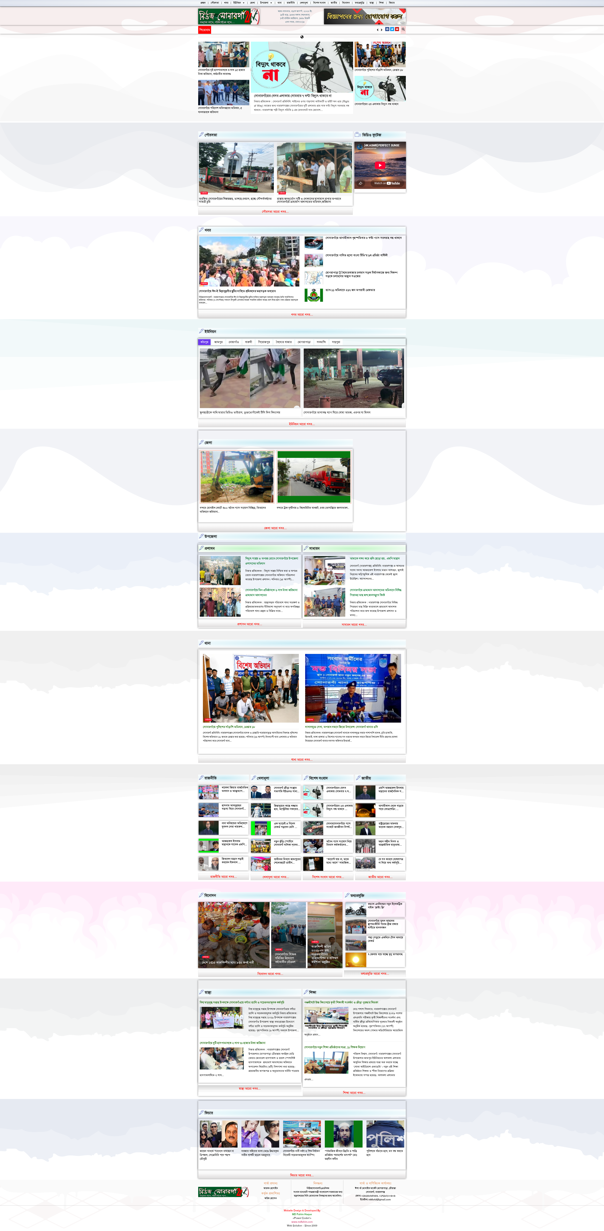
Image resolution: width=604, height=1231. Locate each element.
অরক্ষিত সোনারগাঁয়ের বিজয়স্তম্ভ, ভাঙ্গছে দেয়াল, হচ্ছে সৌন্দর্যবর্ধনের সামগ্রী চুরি (235, 200)
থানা (208, 639)
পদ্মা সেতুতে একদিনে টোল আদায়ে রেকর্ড (385, 935)
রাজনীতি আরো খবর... (223, 873)
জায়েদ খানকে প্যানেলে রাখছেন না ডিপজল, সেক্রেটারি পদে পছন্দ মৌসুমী (342, 1151)
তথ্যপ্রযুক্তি (357, 891)
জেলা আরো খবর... (275, 524)
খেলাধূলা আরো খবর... (276, 873)
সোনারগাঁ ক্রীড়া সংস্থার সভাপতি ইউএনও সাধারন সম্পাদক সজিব (287, 787)
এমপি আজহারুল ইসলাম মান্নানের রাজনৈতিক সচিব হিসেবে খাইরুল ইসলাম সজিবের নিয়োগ (392, 789)
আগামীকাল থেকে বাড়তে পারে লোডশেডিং (391, 803)
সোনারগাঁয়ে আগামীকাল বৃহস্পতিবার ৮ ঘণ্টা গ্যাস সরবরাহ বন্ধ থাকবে (364, 238)
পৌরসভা (211, 135)
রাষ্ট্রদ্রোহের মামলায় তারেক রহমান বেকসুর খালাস (390, 823)
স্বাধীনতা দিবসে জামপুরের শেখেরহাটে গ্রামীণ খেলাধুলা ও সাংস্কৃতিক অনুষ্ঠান (287, 860)
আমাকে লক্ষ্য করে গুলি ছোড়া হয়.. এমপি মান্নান (375, 554)
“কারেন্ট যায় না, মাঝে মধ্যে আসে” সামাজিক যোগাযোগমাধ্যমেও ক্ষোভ (339, 858)
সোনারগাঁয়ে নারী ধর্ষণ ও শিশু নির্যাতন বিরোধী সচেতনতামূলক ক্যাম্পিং (218, 1149)
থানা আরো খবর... (302, 756)
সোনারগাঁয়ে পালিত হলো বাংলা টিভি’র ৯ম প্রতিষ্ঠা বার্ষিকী (357, 255)
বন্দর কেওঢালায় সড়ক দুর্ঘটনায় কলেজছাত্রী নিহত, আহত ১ (229, 508)
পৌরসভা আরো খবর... (275, 211)
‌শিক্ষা (312, 988)
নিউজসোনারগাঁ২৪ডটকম (212, 963)
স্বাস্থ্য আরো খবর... (250, 1084)
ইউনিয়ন (210, 331)
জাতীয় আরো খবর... (380, 873)
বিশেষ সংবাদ (318, 774)
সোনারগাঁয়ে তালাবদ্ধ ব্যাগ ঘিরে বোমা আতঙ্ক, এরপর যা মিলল (337, 412)
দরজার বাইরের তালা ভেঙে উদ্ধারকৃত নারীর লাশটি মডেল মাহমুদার (385, 1149)
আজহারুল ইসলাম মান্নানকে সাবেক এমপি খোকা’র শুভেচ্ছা (233, 840)
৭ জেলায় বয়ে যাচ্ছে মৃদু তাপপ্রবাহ (385, 950)
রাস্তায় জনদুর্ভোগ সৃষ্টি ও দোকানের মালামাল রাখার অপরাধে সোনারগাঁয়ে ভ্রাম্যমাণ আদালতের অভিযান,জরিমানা (309, 200)
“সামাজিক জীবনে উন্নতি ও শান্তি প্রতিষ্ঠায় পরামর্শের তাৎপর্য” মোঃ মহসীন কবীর (257, 1151)
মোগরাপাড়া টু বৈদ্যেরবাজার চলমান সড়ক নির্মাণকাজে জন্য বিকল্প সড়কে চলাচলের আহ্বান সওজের (361, 274)
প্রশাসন (210, 544)
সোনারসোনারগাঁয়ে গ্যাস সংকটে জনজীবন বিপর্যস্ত (338, 821)
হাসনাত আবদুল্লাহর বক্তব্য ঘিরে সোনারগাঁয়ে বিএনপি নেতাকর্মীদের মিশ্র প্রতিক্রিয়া (235, 806)
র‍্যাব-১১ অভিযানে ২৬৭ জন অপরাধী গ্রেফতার (350, 290)
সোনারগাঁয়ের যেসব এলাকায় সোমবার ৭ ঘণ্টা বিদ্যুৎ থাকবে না (292, 96)
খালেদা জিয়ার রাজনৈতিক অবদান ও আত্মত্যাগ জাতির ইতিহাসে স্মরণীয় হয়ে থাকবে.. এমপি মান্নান (235, 789)
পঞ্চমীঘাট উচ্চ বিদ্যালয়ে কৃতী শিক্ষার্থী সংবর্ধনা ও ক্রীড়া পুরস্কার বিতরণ (341, 998)
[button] (381, 29)
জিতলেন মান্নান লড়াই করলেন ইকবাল (232, 856)
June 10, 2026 (318, 963)
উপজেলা (211, 532)
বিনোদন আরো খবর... (270, 970)
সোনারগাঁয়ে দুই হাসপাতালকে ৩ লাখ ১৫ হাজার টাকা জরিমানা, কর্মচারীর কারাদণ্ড (257, 30)
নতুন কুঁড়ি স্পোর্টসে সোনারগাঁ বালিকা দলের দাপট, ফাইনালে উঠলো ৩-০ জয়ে (286, 843)
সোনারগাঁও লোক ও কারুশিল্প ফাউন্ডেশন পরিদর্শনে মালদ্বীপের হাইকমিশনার (287, 952)
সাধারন (314, 544)
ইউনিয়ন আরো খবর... (302, 424)
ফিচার (209, 1109)
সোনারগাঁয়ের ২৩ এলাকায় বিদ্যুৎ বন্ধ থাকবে (376, 104)
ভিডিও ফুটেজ (371, 135)
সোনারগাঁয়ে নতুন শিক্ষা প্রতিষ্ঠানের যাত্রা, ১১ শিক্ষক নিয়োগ (334, 1043)
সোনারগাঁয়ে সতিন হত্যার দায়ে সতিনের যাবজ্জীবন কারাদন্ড (306, 508)
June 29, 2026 (232, 963)
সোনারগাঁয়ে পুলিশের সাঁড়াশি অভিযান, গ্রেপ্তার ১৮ (379, 70)
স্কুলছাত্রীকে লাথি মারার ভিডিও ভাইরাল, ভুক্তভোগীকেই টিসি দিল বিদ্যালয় (240, 412)
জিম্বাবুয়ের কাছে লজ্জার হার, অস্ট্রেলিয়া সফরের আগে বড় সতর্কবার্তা (286, 805)
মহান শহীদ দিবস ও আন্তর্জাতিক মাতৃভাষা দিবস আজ (389, 841)
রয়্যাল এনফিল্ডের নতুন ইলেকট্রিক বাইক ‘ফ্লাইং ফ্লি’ (385, 901)
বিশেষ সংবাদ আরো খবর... (328, 873)
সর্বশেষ (204, 193)
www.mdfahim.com (302, 1218)
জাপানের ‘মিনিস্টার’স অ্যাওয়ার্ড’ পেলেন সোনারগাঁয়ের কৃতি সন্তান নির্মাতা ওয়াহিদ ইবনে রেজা (323, 950)
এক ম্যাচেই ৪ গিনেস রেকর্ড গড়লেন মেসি (284, 821)
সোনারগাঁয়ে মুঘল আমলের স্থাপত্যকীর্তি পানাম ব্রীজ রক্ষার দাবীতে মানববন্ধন (383, 920)
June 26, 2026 (282, 963)
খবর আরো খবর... (302, 314)
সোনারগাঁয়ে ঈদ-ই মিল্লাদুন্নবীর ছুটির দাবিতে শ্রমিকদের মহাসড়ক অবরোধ (237, 291)
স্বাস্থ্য (208, 988)
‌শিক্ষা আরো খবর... (354, 1089)
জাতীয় (366, 774)
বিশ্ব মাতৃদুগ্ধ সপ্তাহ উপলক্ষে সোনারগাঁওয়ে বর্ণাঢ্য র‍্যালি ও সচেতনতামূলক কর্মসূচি (242, 998)
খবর (208, 230)
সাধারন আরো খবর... (354, 621)
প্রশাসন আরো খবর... (249, 620)
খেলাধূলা (263, 774)
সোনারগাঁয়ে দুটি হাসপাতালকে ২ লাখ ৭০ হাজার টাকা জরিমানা (232, 1039)
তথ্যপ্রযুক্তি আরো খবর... (375, 970)
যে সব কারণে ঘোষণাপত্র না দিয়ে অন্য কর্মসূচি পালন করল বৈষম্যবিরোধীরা (391, 860)
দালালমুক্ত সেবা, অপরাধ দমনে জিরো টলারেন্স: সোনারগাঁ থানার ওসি (341, 723)
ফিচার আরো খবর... (302, 1171)
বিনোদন (210, 891)
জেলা (208, 442)
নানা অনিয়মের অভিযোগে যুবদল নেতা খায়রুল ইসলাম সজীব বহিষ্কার (234, 822)
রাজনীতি (210, 774)
